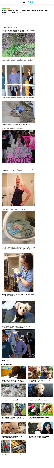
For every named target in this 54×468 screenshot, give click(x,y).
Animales (3, 8)
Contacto (19, 463)
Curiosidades (7, 8)
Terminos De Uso (34, 463)
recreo (27, 2)
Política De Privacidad (26, 463)
